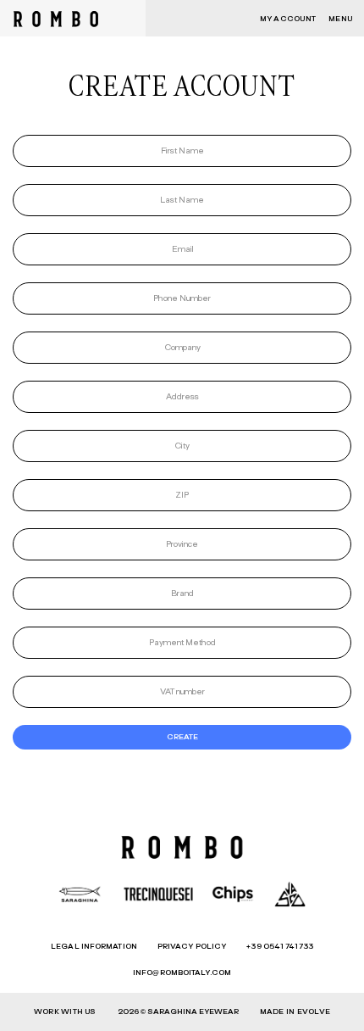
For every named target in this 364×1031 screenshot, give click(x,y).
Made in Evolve (295, 1012)
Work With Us (65, 1012)
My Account (288, 19)
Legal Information (94, 946)
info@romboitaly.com (182, 973)
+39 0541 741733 (279, 946)
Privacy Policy (191, 946)
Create (182, 737)
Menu (340, 19)
